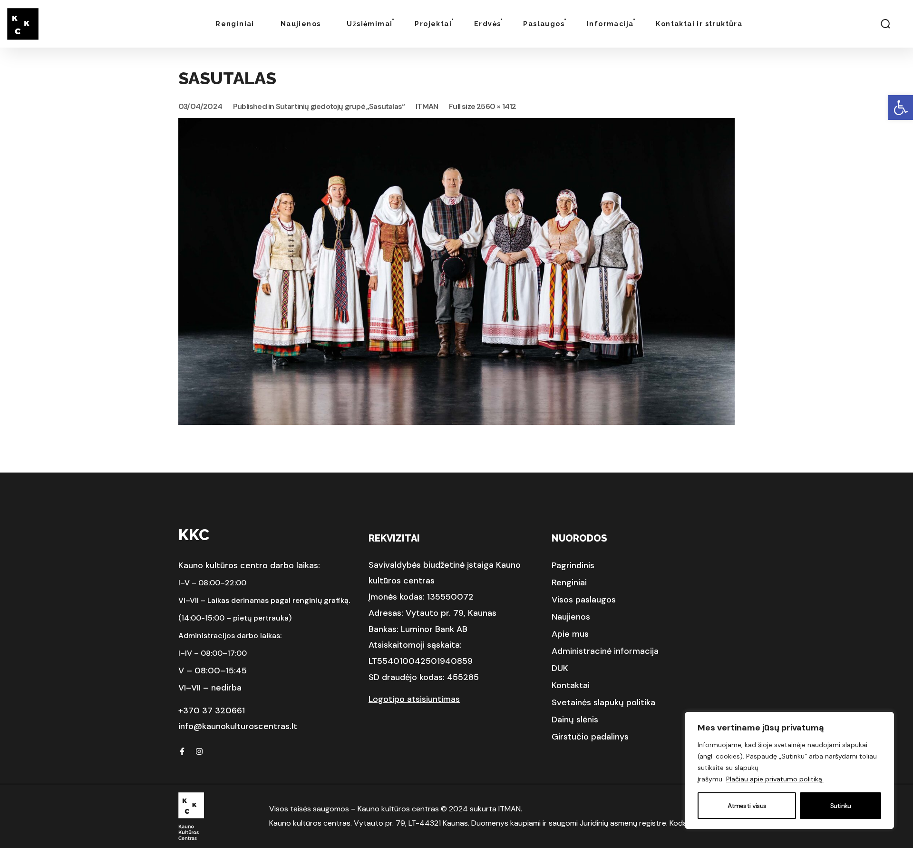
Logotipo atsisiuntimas (414, 699)
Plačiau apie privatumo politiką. (775, 779)
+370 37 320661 (211, 710)
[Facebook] (182, 751)
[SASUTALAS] (456, 125)
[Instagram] (199, 751)
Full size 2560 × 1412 (482, 106)
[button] (900, 107)
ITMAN (427, 106)
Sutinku (840, 805)
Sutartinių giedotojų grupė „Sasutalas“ (340, 106)
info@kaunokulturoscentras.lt (237, 726)
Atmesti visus (747, 805)
